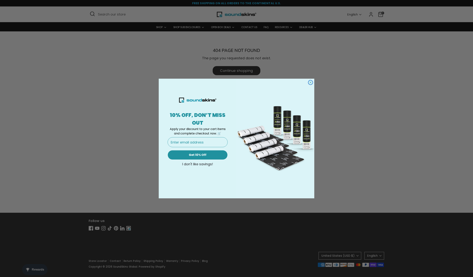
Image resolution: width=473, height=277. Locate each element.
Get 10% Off (197, 155)
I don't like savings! (197, 164)
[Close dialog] (310, 82)
